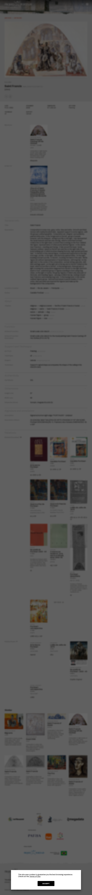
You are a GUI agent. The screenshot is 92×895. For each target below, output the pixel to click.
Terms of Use (34, 876)
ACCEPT (46, 883)
